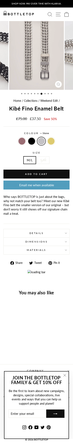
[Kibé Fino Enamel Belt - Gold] (23, 350)
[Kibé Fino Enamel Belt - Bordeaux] (9, 350)
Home (17, 100)
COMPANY (35, 370)
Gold (51, 141)
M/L (30, 160)
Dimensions (36, 241)
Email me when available (36, 185)
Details (36, 233)
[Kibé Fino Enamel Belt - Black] (13, 350)
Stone (41, 141)
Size (36, 152)
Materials (36, 249)
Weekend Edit (49, 100)
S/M (43, 160)
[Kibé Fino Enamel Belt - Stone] (18, 350)
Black (32, 141)
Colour (36, 133)
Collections (31, 100)
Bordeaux (22, 141)
